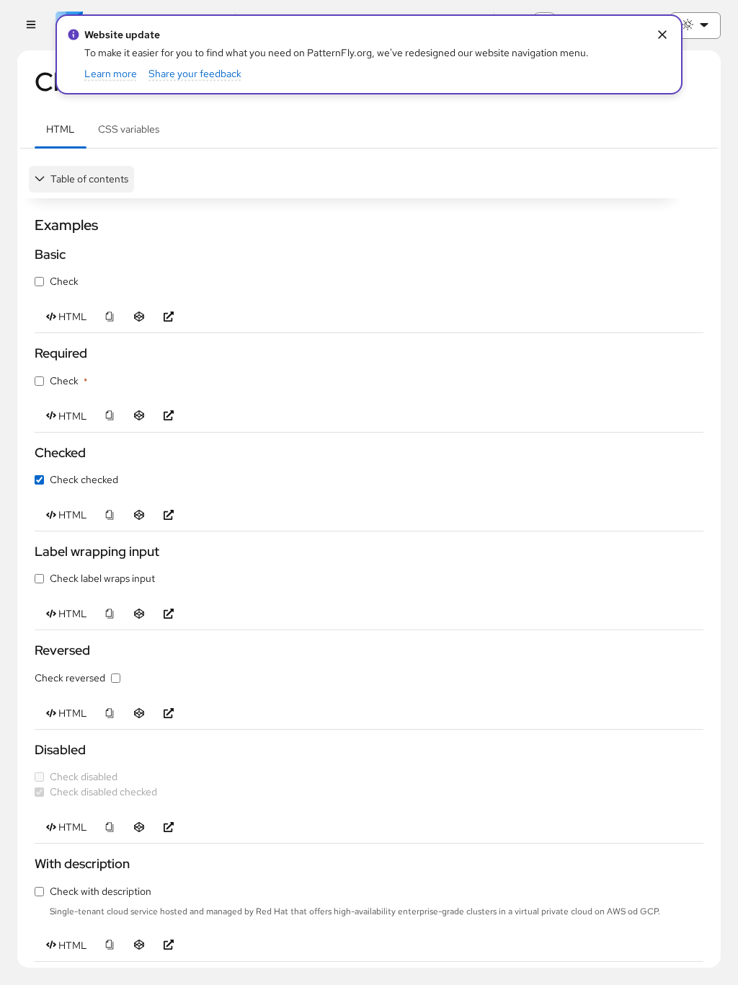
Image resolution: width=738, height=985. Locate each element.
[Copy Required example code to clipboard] (109, 416)
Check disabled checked (103, 791)
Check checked (84, 479)
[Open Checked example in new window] (168, 515)
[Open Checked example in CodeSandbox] (138, 515)
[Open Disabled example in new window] (168, 827)
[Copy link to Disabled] (28, 749)
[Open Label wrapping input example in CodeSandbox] (138, 614)
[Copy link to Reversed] (28, 651)
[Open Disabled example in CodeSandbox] (138, 827)
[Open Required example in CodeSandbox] (138, 416)
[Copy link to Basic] (28, 254)
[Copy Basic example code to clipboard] (109, 317)
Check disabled (83, 776)
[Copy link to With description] (28, 863)
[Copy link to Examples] (28, 225)
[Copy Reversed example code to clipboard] (109, 713)
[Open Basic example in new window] (168, 317)
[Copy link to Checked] (28, 452)
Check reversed (70, 677)
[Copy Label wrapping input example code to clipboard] (109, 614)
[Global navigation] (30, 25)
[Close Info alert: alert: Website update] (662, 35)
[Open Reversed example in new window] (168, 713)
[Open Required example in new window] (168, 416)
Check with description (100, 891)
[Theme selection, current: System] (695, 25)
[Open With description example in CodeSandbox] (138, 945)
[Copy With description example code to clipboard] (109, 945)
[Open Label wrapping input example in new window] (168, 614)
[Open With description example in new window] (168, 945)
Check (64, 281)
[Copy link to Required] (28, 353)
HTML (60, 129)
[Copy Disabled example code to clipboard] (109, 827)
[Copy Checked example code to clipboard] (109, 515)
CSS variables (128, 129)
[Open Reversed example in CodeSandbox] (138, 713)
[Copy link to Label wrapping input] (28, 551)
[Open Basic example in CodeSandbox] (138, 317)
